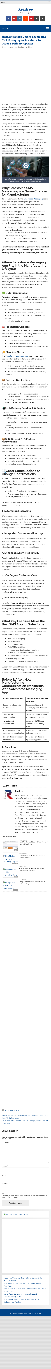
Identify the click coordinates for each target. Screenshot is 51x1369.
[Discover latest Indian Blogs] (16, 1214)
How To (15, 863)
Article (15, 890)
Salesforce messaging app (16, 356)
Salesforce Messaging (33, 199)
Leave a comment (12, 1110)
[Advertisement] (25, 75)
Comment (6, 1142)
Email (4, 1175)
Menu (3, 2)
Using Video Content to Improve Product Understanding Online (32, 883)
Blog (30, 47)
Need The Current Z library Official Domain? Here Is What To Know (33, 843)
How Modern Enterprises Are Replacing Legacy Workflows (32, 856)
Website (5, 1184)
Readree (25, 9)
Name (5, 1166)
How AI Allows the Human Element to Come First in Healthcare (31, 870)
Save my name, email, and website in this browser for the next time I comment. (25, 1196)
